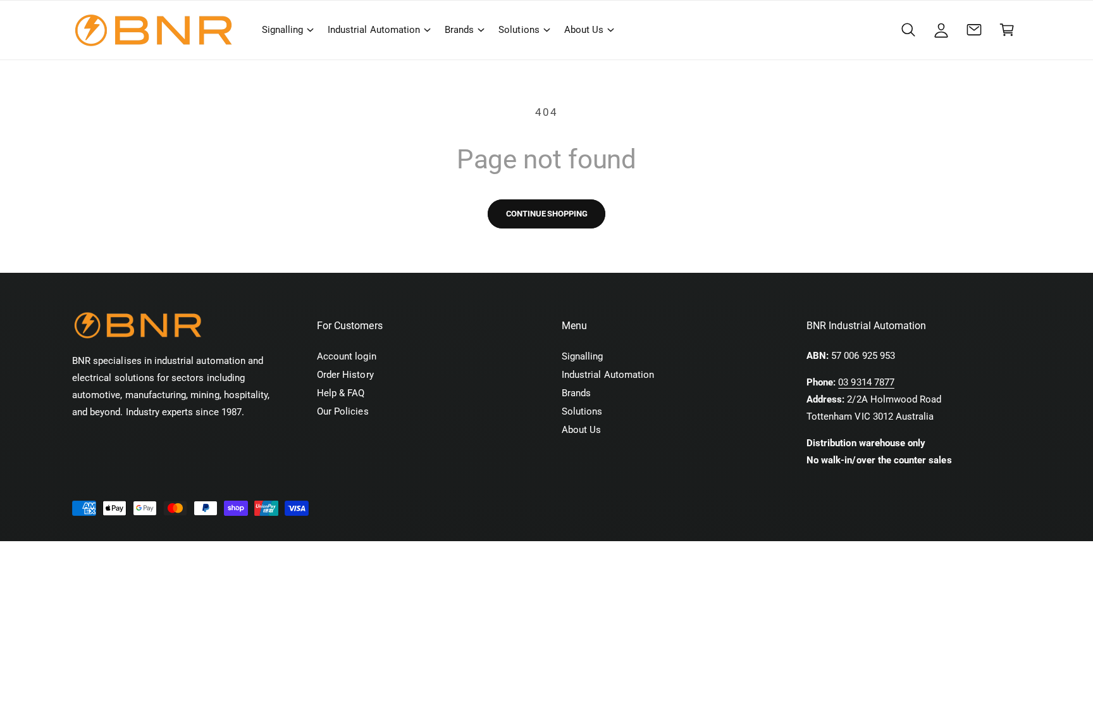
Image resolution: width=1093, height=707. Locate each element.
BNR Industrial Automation (147, 554)
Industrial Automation (374, 29)
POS (206, 554)
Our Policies (343, 411)
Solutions (518, 29)
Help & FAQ (340, 393)
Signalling (282, 29)
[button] (287, 30)
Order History (345, 374)
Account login (346, 356)
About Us (583, 29)
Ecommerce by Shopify (269, 554)
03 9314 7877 (866, 382)
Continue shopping (547, 213)
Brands (459, 29)
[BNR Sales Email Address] (974, 29)
